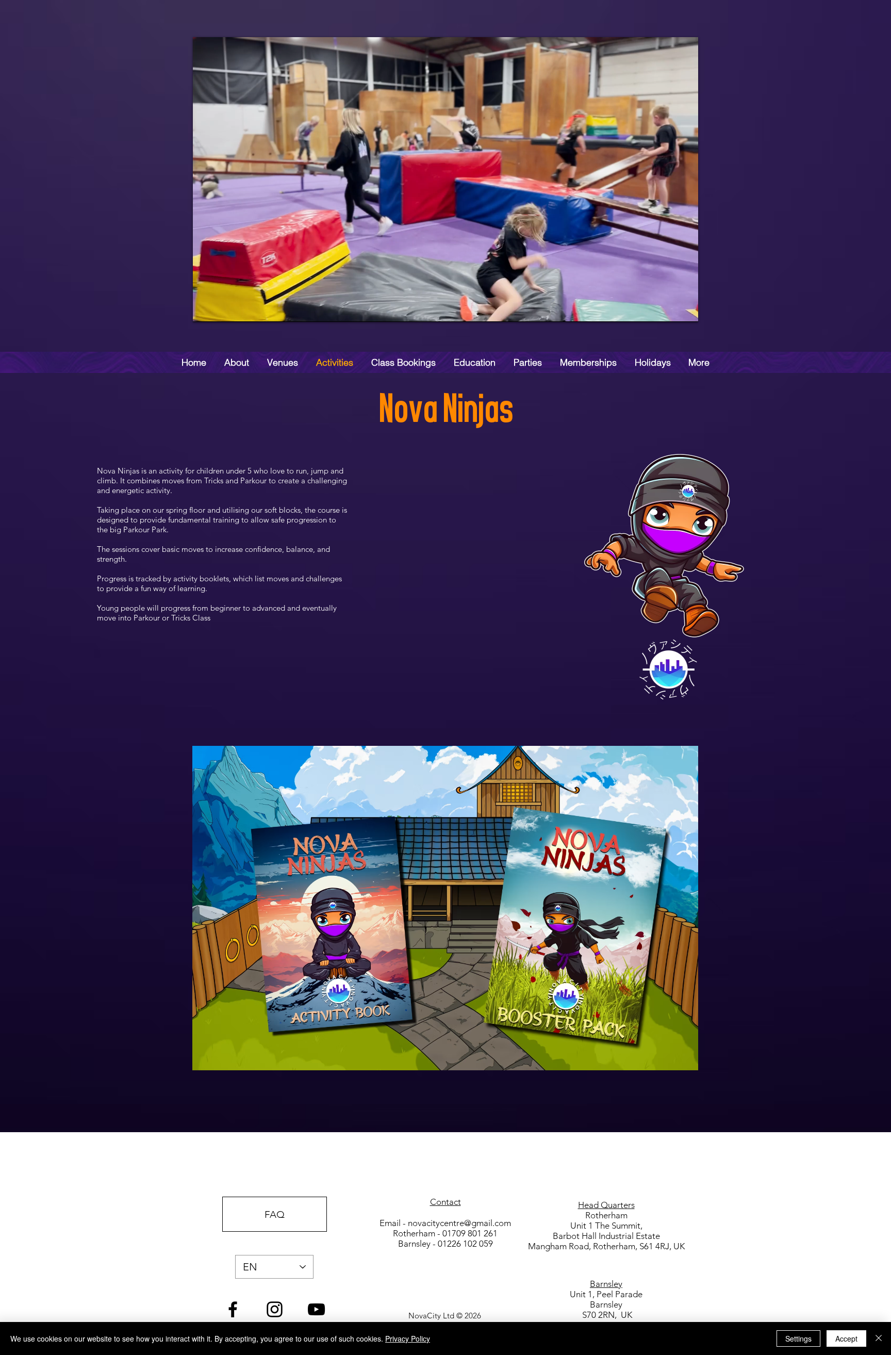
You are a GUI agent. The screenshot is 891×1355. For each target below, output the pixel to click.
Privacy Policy (407, 1338)
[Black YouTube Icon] (316, 1309)
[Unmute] (223, 308)
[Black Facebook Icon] (232, 1309)
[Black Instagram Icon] (274, 1309)
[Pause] (206, 308)
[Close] (878, 1338)
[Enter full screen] (684, 308)
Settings (798, 1338)
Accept (846, 1338)
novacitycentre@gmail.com (459, 1223)
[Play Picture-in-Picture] (666, 308)
